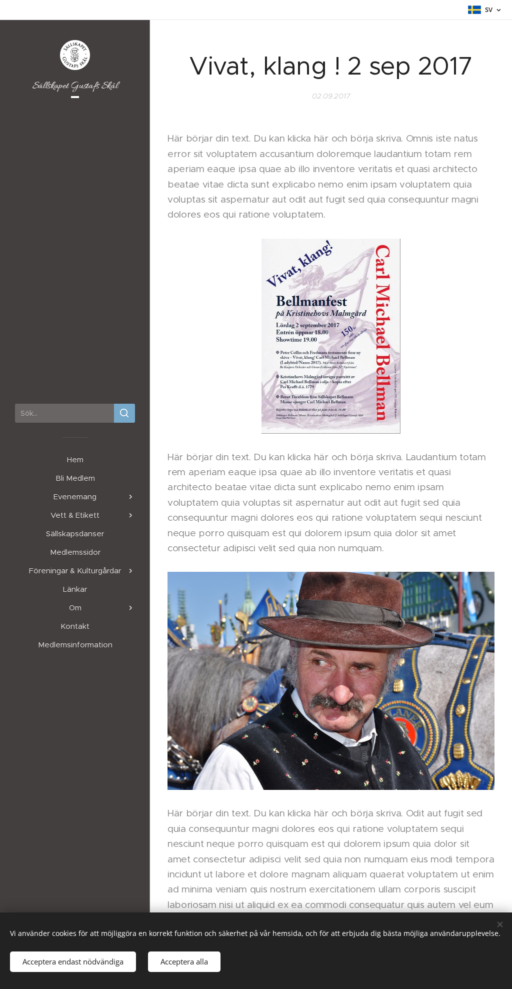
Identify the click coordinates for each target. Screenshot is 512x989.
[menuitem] (75, 459)
